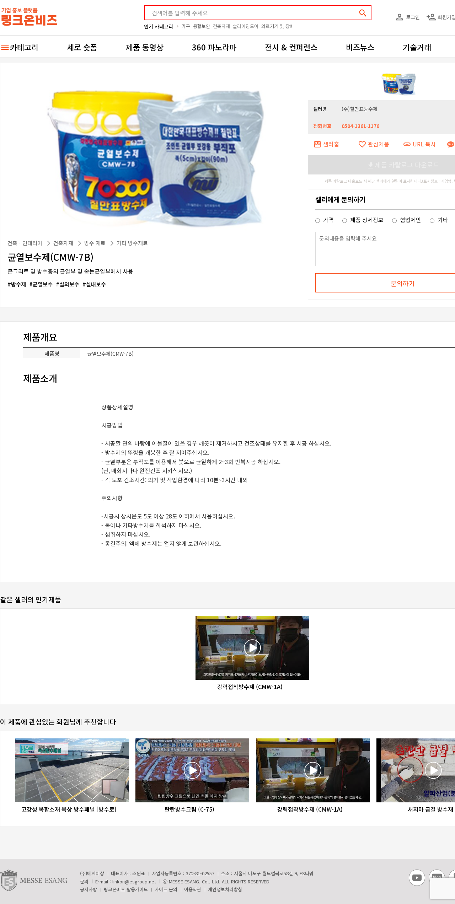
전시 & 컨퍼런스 (291, 47)
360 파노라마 (214, 47)
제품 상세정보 (367, 219)
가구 (186, 26)
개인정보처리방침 (225, 889)
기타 (442, 219)
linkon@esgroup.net (134, 881)
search (363, 13)
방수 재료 (95, 243)
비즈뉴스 (360, 47)
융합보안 (201, 26)
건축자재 (221, 26)
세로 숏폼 (82, 47)
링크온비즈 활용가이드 (126, 889)
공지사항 (88, 889)
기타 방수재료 (132, 243)
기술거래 (417, 47)
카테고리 (24, 47)
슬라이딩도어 (245, 26)
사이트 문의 (166, 889)
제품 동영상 (145, 47)
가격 (328, 219)
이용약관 (192, 889)
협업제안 (410, 219)
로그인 (407, 17)
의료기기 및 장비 (277, 26)
